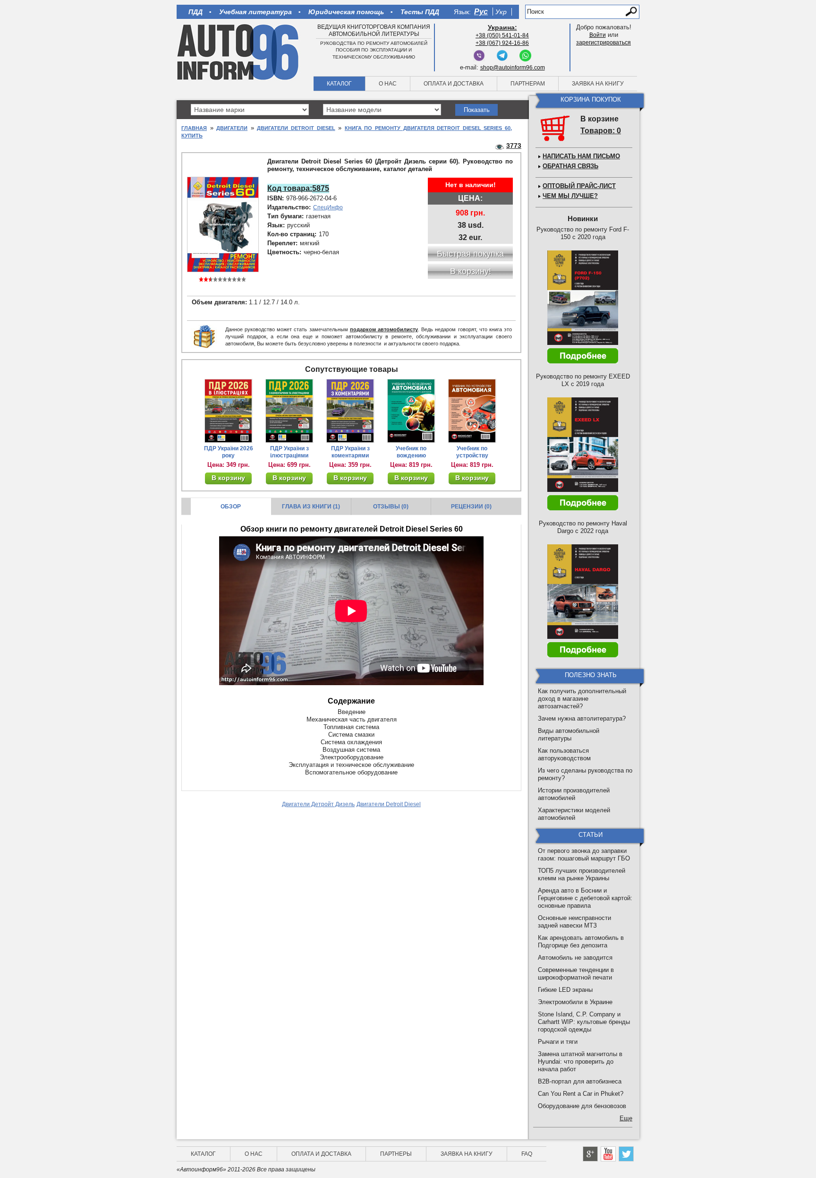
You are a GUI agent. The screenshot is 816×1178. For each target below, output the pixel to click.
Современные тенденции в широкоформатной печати (576, 973)
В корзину (228, 478)
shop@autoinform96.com (512, 67)
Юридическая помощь (346, 12)
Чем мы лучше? (570, 195)
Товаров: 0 (600, 131)
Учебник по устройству (472, 452)
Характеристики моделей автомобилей (574, 814)
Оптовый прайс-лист (579, 185)
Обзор (231, 506)
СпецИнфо (328, 207)
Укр (501, 12)
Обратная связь (570, 166)
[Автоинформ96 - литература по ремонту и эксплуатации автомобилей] (239, 51)
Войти (597, 35)
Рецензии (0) (471, 506)
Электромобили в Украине (575, 1002)
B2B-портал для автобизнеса (579, 1081)
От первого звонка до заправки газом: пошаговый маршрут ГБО (584, 854)
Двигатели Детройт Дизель (318, 804)
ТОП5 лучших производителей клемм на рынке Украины (581, 874)
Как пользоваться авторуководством (564, 754)
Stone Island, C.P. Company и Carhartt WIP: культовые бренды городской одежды (584, 1022)
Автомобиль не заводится (575, 957)
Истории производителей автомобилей (574, 794)
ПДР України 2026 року (228, 452)
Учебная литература (255, 12)
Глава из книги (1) (311, 506)
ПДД (195, 12)
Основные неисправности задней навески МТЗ (574, 921)
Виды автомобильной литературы (568, 734)
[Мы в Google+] (590, 1153)
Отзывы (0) (390, 506)
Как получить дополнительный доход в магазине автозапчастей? (582, 699)
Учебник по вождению (411, 452)
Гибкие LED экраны (565, 989)
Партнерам (527, 83)
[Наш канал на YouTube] (608, 1153)
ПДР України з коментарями (350, 452)
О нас (388, 83)
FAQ (526, 1154)
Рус (481, 12)
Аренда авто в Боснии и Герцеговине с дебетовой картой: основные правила (585, 898)
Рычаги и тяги (558, 1041)
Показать (477, 109)
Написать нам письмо (581, 156)
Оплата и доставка (454, 83)
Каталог (339, 83)
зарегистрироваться (603, 42)
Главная (194, 128)
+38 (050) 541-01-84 (502, 35)
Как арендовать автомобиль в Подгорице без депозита (581, 941)
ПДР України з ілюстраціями (289, 452)
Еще (626, 1118)
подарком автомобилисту (384, 329)
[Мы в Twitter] (626, 1153)
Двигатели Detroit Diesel (296, 128)
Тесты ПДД (419, 12)
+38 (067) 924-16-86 (502, 43)
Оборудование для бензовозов (582, 1105)
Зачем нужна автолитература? (582, 718)
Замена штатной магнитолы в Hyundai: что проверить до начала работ (580, 1061)
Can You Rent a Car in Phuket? (580, 1093)
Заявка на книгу (598, 83)
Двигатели (231, 128)
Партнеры (396, 1154)
